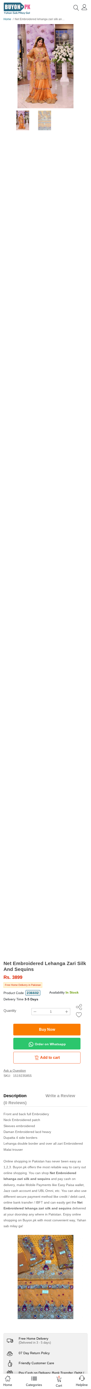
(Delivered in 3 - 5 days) (35, 1342)
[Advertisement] (45, 912)
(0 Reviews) (15, 1102)
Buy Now (47, 1029)
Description (15, 1095)
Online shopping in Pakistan (24, 1161)
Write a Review (60, 1095)
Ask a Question (15, 1070)
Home (7, 19)
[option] (46, 66)
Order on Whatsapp (50, 1044)
